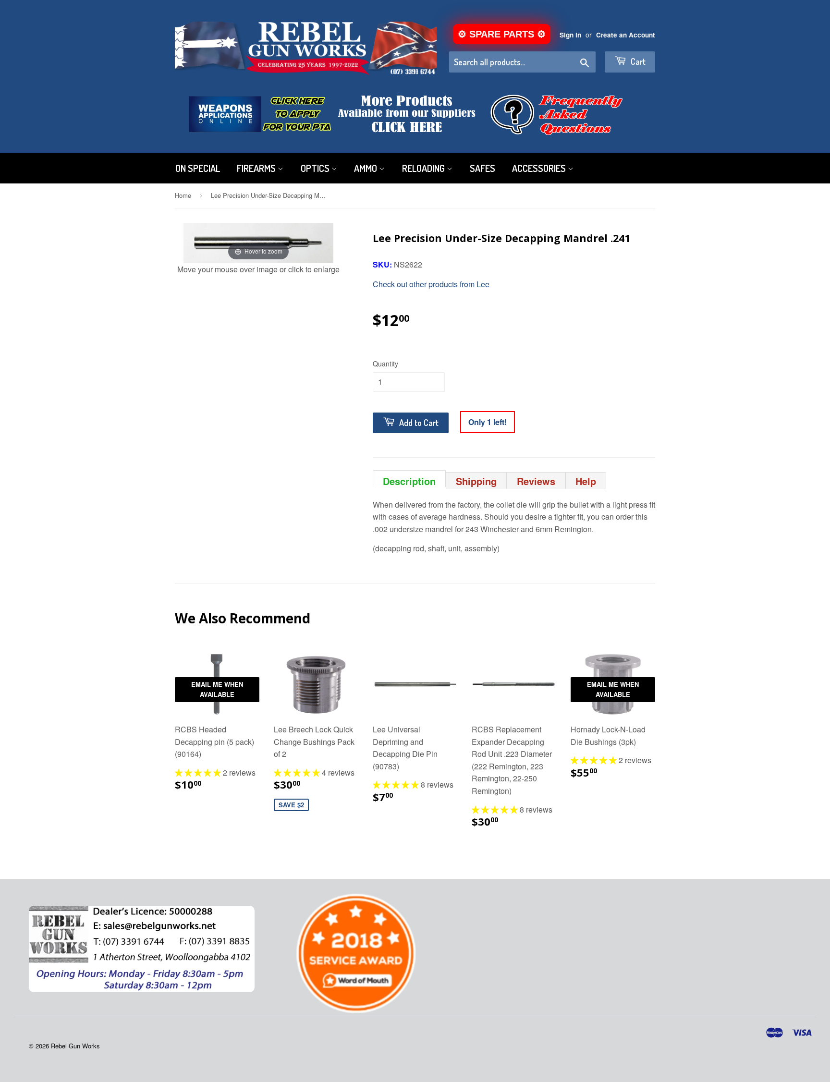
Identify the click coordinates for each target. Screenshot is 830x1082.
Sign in (570, 34)
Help (585, 481)
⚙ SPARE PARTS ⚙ (502, 34)
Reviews (536, 481)
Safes (482, 168)
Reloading (424, 168)
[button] (199, 772)
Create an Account (625, 34)
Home (183, 195)
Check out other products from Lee (431, 284)
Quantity (385, 363)
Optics (316, 168)
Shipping (476, 481)
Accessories (540, 168)
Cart (637, 61)
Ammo (366, 168)
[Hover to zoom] (258, 241)
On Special (197, 168)
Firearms (257, 168)
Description (409, 480)
